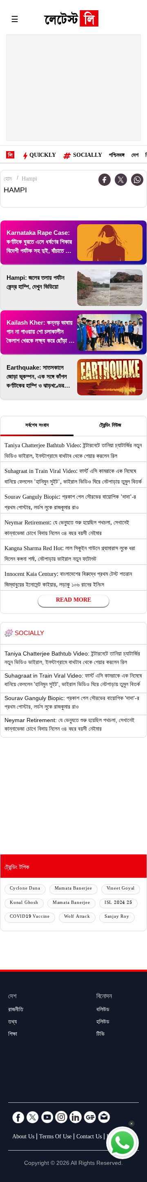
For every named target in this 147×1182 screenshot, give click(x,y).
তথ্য (12, 1022)
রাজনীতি (15, 1010)
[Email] (104, 1117)
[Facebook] (18, 1117)
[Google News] (90, 1117)
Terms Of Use (55, 1137)
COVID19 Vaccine (30, 917)
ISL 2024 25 (118, 903)
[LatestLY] (71, 20)
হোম (7, 179)
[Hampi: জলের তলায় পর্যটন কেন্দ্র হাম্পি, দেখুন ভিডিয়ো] (110, 287)
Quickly (42, 156)
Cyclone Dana (25, 888)
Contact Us (89, 1137)
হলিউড (102, 1022)
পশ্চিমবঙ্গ (117, 156)
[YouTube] (47, 1117)
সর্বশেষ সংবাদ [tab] (37, 426)
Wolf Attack (77, 917)
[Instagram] (61, 1117)
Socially (87, 156)
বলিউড (102, 1010)
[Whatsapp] (137, 180)
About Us (23, 1137)
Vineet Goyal (121, 888)
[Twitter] (121, 180)
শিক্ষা (12, 1034)
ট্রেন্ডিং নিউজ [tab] (110, 426)
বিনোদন (104, 997)
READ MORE (73, 600)
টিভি (100, 1034)
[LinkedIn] (75, 1117)
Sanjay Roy (117, 917)
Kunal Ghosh (24, 903)
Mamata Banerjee (73, 888)
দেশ (134, 156)
